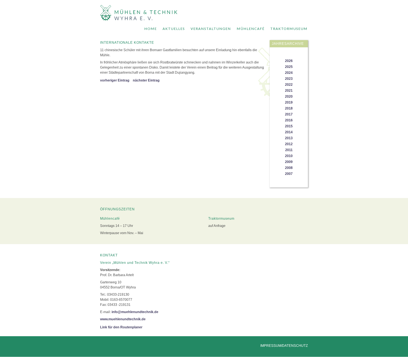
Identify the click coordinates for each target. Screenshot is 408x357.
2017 (289, 114)
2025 (289, 67)
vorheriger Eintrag (114, 80)
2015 (289, 126)
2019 (289, 102)
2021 (289, 90)
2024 (289, 72)
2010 (289, 156)
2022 (289, 84)
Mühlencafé (251, 29)
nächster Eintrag (146, 80)
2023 (289, 78)
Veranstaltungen (211, 29)
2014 (289, 132)
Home (150, 29)
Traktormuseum (288, 29)
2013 (289, 138)
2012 (289, 144)
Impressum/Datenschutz (284, 345)
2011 (289, 150)
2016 (289, 120)
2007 (289, 174)
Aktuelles (174, 29)
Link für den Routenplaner (121, 327)
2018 (289, 108)
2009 (289, 162)
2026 (289, 61)
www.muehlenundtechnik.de (123, 319)
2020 (289, 96)
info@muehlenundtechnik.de (135, 312)
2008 (289, 168)
